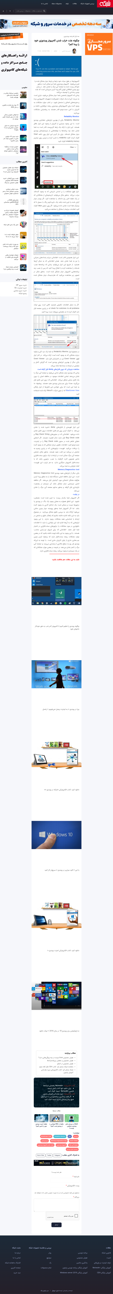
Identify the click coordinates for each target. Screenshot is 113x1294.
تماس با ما (44, 3)
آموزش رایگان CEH (104, 1272)
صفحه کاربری (16, 1267)
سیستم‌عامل (44, 1141)
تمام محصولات (46, 1267)
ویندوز (76, 1136)
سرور (44, 1291)
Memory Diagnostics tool (59, 1141)
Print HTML (40, 1155)
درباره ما (18, 1252)
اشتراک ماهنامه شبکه (13, 1262)
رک (50, 1262)
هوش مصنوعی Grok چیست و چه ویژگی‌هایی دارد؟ (55, 1057)
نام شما (76, 1176)
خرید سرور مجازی (20, 290)
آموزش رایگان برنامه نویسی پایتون (75, 1267)
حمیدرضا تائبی (66, 51)
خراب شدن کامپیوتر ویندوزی (45, 1145)
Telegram (57, 1155)
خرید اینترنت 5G (20, 288)
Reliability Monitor (60, 1136)
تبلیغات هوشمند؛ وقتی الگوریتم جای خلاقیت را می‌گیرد (11, 257)
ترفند (67, 3)
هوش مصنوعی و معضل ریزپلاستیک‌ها (60, 1060)
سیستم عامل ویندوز (72, 1149)
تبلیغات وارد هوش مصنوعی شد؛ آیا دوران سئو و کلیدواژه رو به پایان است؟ (10, 170)
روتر (50, 1252)
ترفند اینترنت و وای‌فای (102, 1262)
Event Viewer (74, 1141)
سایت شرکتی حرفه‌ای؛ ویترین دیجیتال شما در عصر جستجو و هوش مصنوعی (10, 191)
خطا (70, 1136)
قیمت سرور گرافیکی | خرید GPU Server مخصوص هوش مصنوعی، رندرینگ (10, 180)
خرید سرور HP (21, 285)
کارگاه (55, 51)
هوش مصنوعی (82, 1257)
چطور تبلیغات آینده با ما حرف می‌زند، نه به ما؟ (11, 236)
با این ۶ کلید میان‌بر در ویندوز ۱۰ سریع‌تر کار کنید (62, 870)
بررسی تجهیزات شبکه (87, 3)
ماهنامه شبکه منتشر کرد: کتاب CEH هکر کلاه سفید (56, 1066)
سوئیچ (49, 1257)
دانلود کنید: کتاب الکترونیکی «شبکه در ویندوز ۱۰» (61, 789)
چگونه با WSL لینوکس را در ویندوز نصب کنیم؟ (56, 1125)
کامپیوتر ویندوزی (61, 1145)
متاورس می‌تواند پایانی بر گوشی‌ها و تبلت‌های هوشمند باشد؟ (11, 95)
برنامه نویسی (82, 1252)
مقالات (75, 3)
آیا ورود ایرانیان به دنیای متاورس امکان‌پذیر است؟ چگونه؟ (11, 128)
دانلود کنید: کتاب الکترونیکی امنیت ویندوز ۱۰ (63, 950)
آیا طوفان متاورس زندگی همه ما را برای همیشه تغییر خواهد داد (10, 117)
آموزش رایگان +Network (102, 1267)
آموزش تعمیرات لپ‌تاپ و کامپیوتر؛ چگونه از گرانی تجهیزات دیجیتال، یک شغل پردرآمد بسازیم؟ (10, 213)
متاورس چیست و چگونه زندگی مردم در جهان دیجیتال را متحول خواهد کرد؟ (11, 150)
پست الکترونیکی (72, 1185)
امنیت (108, 1257)
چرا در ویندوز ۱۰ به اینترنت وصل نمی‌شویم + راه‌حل (61, 709)
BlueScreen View (46, 1136)
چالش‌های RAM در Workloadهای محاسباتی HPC (11, 202)
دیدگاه (76, 1197)
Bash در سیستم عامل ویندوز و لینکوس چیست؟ (71, 1126)
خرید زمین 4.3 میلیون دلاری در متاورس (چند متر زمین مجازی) (11, 138)
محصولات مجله (57, 3)
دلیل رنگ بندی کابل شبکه (11, 225)
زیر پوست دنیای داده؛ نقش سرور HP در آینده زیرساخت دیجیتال (10, 246)
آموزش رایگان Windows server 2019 (73, 1272)
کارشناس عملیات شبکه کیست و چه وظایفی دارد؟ (11, 268)
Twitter (49, 1155)
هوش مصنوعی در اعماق (65, 1063)
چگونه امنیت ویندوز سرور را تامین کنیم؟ (41, 1125)
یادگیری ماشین (81, 1262)
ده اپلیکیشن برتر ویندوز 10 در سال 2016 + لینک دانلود (59, 1031)
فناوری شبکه (106, 1252)
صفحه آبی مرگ (73, 1145)
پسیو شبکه (23, 293)
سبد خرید (17, 1272)
